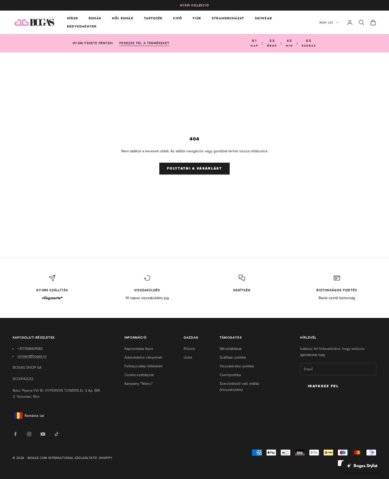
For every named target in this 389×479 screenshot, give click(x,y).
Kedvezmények (82, 26)
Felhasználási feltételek (143, 366)
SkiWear (263, 18)
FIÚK (197, 18)
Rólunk (189, 349)
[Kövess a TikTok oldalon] (56, 434)
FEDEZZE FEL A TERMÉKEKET (144, 43)
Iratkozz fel (323, 386)
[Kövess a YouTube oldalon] (43, 434)
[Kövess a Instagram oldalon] (29, 434)
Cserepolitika (230, 375)
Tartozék (153, 18)
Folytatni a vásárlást (194, 168)
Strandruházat (228, 18)
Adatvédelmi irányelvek (143, 357)
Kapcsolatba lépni (138, 349)
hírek (72, 18)
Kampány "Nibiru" (138, 384)
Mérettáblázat (231, 349)
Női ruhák (122, 18)
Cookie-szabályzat (139, 375)
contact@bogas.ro (32, 356)
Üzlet (188, 357)
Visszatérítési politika (237, 366)
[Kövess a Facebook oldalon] (15, 434)
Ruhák (95, 18)
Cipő (177, 18)
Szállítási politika (233, 357)
